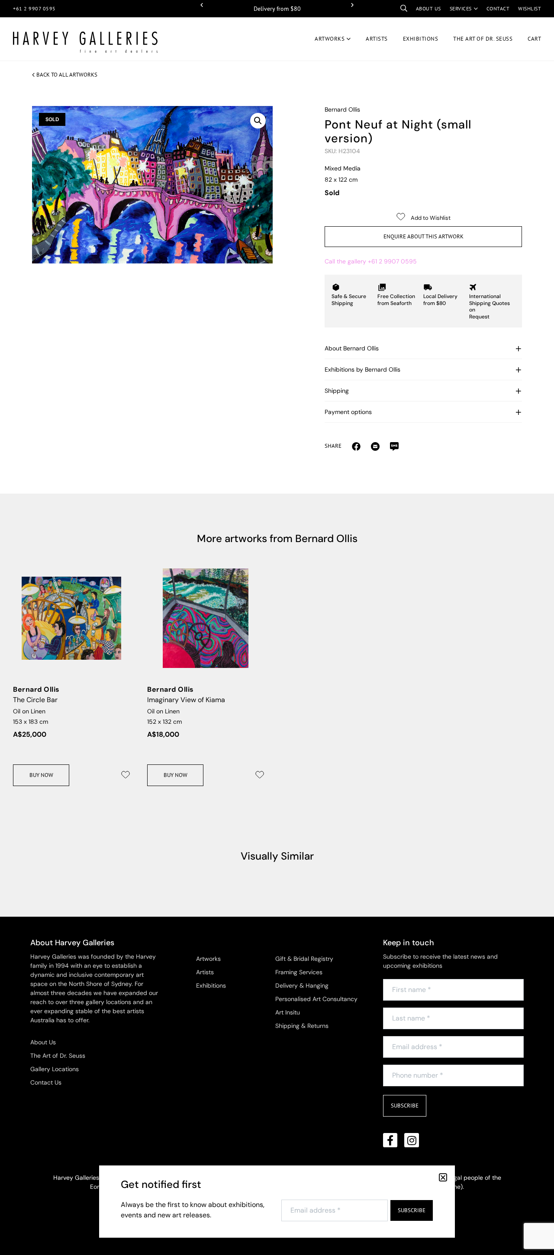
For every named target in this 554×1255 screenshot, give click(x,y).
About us (428, 8)
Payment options (348, 412)
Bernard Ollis (342, 109)
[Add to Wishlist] (125, 775)
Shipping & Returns (302, 1026)
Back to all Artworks (66, 74)
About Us (43, 1042)
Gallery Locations (54, 1069)
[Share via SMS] (394, 446)
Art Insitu (287, 1012)
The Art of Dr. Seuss (57, 1055)
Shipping (337, 391)
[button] (201, 5)
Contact (498, 8)
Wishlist (529, 8)
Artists (377, 38)
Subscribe (405, 1105)
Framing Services (298, 972)
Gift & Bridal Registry (304, 959)
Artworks (330, 38)
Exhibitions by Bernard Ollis (362, 369)
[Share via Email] (356, 446)
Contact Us (45, 1082)
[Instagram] (411, 1140)
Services (461, 8)
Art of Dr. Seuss (482, 38)
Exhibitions (420, 38)
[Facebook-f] (390, 1140)
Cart (534, 38)
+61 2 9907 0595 (34, 8)
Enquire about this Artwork (423, 236)
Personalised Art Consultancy (316, 999)
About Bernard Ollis (352, 348)
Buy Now (41, 775)
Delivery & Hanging (302, 985)
